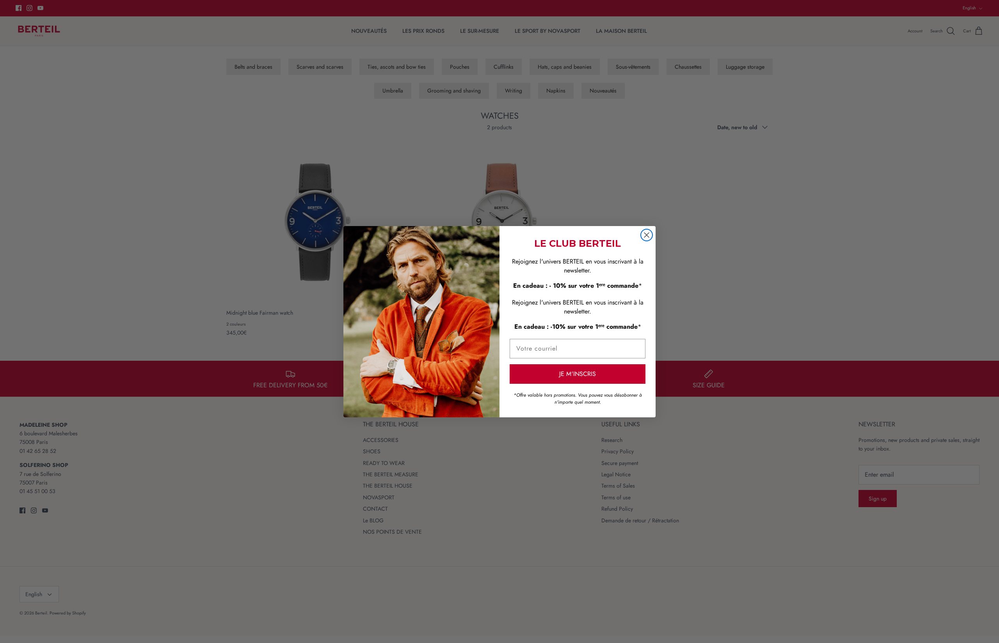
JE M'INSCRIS (577, 373)
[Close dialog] (646, 235)
